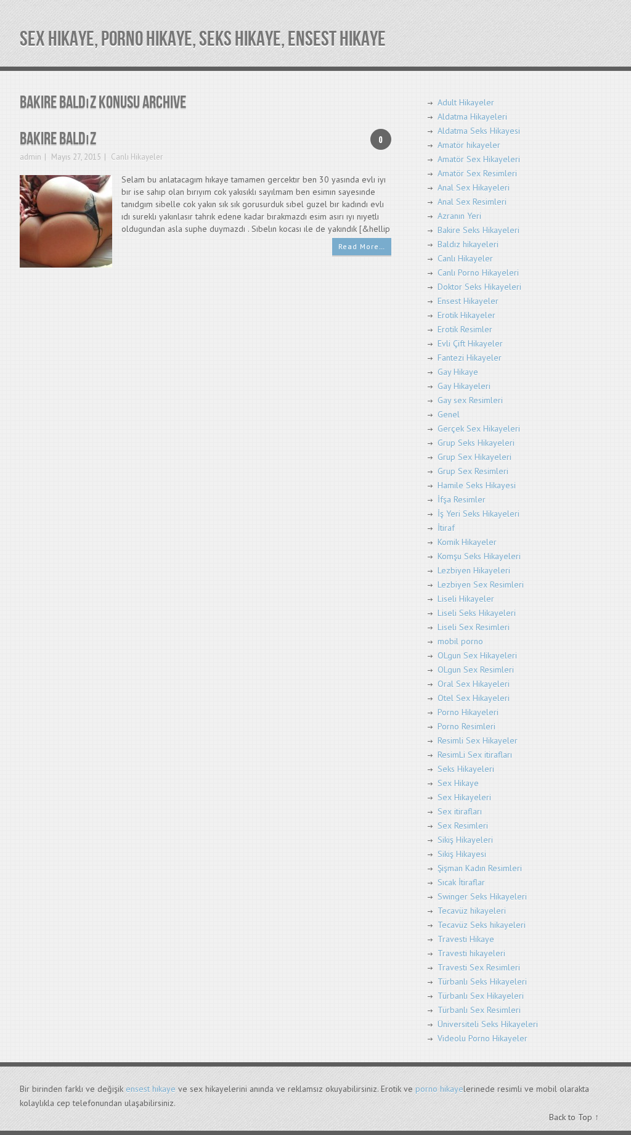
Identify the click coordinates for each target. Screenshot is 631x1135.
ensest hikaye (151, 1088)
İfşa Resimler (462, 499)
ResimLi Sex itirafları (475, 754)
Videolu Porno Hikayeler (482, 1038)
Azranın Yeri (459, 215)
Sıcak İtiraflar (461, 882)
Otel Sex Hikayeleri (474, 697)
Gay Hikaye (458, 371)
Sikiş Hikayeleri (465, 839)
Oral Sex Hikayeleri (474, 683)
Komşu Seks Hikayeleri (479, 556)
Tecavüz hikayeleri (472, 910)
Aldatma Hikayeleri (472, 116)
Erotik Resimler (465, 329)
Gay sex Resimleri (470, 400)
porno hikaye (439, 1088)
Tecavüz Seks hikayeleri (482, 924)
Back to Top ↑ (574, 1117)
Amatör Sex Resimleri (477, 173)
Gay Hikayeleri (464, 385)
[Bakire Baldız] (66, 220)
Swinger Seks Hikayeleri (482, 896)
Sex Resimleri (463, 825)
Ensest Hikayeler (468, 300)
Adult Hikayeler (466, 102)
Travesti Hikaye (466, 938)
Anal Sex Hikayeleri (474, 187)
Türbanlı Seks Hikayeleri (482, 981)
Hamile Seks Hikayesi (477, 485)
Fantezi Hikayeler (470, 357)
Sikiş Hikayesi (462, 853)
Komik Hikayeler (467, 541)
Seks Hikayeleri (466, 768)
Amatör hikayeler (469, 144)
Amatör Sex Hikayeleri (479, 159)
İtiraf (446, 527)
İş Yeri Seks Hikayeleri (478, 513)
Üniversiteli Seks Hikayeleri (488, 1024)
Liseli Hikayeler (466, 598)
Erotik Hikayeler (466, 315)
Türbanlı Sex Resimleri (479, 1009)
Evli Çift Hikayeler (470, 343)
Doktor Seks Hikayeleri (479, 286)
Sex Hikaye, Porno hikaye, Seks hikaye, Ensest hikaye (203, 39)
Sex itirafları (460, 811)
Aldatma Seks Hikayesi (479, 130)
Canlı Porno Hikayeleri (478, 272)
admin (30, 157)
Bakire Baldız (58, 139)
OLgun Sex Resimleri (476, 669)
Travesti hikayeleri (471, 953)
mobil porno (460, 641)
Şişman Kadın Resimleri (480, 868)
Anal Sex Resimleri (472, 201)
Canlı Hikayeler (137, 157)
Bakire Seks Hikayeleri (478, 230)
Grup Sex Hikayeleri (474, 456)
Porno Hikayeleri (468, 712)
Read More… (361, 246)
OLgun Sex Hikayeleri (477, 655)
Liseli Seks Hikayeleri (477, 612)
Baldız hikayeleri (468, 244)
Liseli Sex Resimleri (474, 627)
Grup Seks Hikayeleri (476, 442)
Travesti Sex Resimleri (479, 967)
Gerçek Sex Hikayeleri (479, 428)
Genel (449, 414)
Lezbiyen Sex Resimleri (481, 584)
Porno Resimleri (466, 726)
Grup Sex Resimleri (473, 471)
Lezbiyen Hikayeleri (474, 570)
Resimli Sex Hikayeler (478, 740)
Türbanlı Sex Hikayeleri (481, 995)
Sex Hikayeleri (464, 797)
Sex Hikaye (458, 783)
